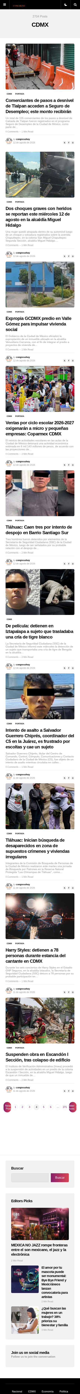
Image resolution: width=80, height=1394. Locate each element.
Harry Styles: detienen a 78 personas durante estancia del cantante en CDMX (35, 955)
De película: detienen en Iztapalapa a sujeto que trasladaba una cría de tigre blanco (39, 631)
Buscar (17, 1168)
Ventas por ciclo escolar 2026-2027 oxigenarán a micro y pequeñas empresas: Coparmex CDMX (40, 428)
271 (65, 1107)
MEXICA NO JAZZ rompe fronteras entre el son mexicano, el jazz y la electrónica (39, 1249)
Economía (48, 1391)
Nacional (17, 1391)
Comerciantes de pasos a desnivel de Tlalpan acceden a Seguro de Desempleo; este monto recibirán (39, 106)
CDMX (9, 94)
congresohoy (23, 139)
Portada (19, 94)
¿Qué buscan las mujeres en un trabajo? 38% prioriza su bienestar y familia (54, 1317)
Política (64, 1391)
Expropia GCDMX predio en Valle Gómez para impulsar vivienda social (38, 324)
